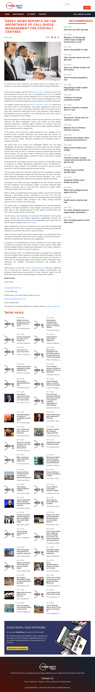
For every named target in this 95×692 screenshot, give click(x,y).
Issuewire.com (37, 92)
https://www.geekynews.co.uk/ (15, 299)
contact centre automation (34, 268)
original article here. (53, 306)
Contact (42, 14)
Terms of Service (52, 682)
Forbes (19, 126)
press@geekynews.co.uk (13, 288)
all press (31, 14)
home (7, 14)
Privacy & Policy (65, 682)
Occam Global (32, 222)
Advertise (33, 682)
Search (87, 8)
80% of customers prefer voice (41, 105)
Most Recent (18, 14)
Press (26, 682)
